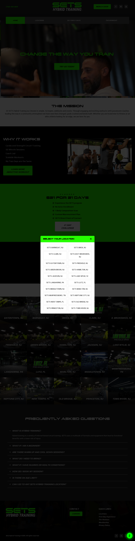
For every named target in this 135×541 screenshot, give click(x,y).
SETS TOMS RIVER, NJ (80, 308)
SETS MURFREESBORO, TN (55, 295)
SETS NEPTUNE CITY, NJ (80, 295)
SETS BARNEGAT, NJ (55, 247)
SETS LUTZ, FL (80, 282)
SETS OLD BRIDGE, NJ (80, 302)
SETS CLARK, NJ (55, 254)
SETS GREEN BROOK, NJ (55, 270)
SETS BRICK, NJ (80, 247)
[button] (129, 535)
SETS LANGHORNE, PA (55, 282)
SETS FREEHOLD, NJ (80, 263)
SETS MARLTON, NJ (80, 289)
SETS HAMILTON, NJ (80, 270)
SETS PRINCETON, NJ (55, 308)
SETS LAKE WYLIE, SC (80, 276)
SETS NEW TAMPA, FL (55, 302)
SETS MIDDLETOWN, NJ (55, 289)
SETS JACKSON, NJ (55, 276)
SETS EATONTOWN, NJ (55, 263)
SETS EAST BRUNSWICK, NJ (80, 255)
